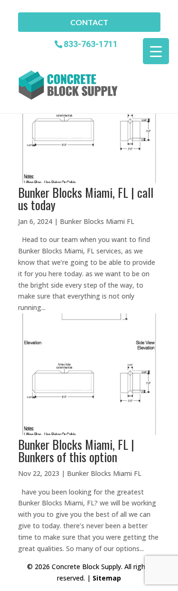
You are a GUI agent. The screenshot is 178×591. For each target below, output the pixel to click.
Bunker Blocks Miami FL (97, 221)
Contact (89, 22)
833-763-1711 (91, 43)
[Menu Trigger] (156, 51)
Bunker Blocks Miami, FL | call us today (85, 198)
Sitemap (107, 577)
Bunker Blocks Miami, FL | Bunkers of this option (76, 450)
